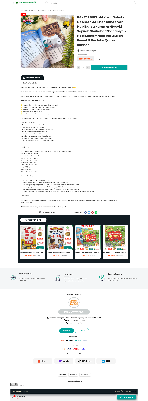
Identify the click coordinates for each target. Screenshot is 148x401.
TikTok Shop (87, 361)
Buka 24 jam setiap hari (75, 320)
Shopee (44, 361)
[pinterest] (92, 212)
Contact (86, 375)
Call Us (83, 331)
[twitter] (89, 212)
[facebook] (85, 212)
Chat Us (67, 331)
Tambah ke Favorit (48, 212)
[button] (40, 68)
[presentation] (22, 39)
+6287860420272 (75, 323)
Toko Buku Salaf (23, 391)
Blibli (108, 361)
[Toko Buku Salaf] (26, 3)
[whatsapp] (96, 212)
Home (63, 375)
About (74, 375)
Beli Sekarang (110, 67)
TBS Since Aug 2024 (130, 391)
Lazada (66, 361)
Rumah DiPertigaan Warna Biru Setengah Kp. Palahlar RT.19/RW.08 (75, 318)
